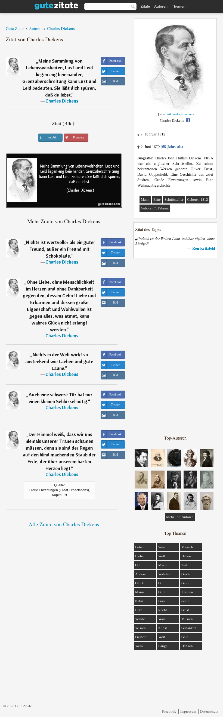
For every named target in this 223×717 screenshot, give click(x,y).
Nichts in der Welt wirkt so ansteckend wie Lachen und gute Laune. (59, 361)
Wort (161, 636)
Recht (162, 609)
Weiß (139, 645)
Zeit (184, 565)
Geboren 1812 (197, 199)
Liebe (139, 556)
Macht (163, 565)
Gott (138, 565)
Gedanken (188, 627)
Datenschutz (209, 711)
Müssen (187, 618)
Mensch (187, 547)
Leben (139, 547)
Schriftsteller (174, 199)
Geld (184, 636)
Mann (145, 199)
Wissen (140, 627)
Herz (138, 609)
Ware (162, 618)
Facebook (169, 711)
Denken (187, 645)
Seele (185, 600)
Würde (140, 618)
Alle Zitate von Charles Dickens (64, 524)
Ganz (185, 582)
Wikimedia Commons (180, 114)
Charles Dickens (61, 101)
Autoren (161, 6)
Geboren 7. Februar (155, 208)
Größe (185, 573)
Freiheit (141, 636)
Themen (178, 6)
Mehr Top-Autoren (180, 517)
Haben (186, 556)
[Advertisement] (175, 346)
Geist (185, 609)
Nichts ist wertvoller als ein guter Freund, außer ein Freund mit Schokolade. (60, 249)
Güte (161, 591)
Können (187, 591)
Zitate (145, 6)
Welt (161, 556)
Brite (157, 199)
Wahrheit (165, 573)
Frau (161, 600)
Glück (139, 582)
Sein (161, 547)
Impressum (188, 711)
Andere (140, 573)
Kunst (162, 627)
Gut (161, 582)
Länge (163, 645)
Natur (139, 600)
